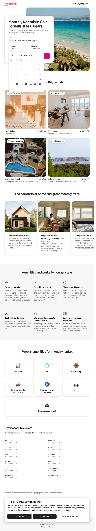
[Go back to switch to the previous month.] (12, 55)
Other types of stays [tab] (47, 433)
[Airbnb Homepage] (11, 3)
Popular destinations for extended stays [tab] (20, 433)
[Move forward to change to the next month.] (39, 55)
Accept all (20, 516)
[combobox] (29, 40)
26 (21, 84)
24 (12, 84)
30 (40, 84)
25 (17, 84)
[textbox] (18, 48)
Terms (51, 527)
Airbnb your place (80, 3)
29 (35, 84)
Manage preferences (70, 516)
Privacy (43, 527)
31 (12, 89)
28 (31, 84)
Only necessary (45, 516)
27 (26, 84)
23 (40, 79)
